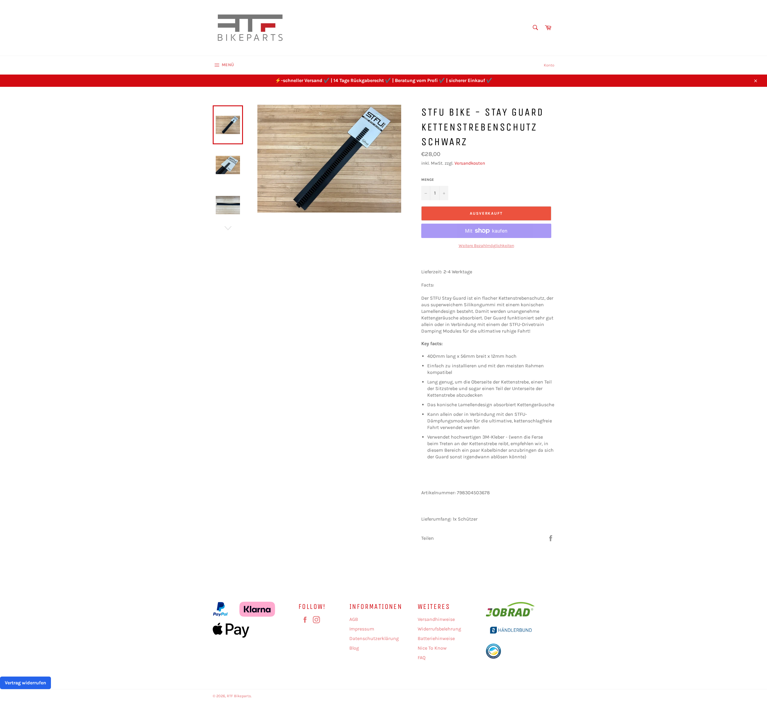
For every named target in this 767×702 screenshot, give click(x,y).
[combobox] (535, 28)
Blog (354, 648)
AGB (353, 619)
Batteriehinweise (436, 638)
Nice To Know (432, 648)
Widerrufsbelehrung (439, 629)
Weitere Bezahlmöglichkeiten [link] (486, 245)
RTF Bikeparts (239, 696)
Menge (427, 180)
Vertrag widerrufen (25, 683)
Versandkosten (470, 163)
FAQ (421, 657)
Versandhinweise (436, 619)
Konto (549, 65)
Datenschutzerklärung (374, 638)
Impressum (361, 629)
